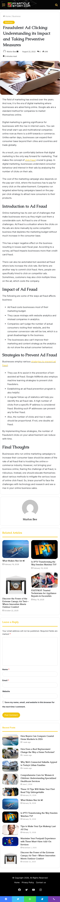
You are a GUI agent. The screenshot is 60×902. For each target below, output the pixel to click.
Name (5, 669)
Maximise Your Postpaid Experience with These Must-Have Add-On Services (38, 841)
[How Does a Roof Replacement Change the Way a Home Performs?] (10, 753)
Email (5, 680)
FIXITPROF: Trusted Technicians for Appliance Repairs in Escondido (43, 593)
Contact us (41, 882)
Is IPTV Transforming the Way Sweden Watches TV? (43, 563)
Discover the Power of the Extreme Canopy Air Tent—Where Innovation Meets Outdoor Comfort (15, 602)
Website (6, 691)
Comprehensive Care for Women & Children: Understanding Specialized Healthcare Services (38, 778)
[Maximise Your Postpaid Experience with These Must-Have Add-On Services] (10, 841)
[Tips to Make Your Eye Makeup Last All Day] (10, 830)
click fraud (30, 160)
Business (16, 16)
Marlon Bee (30, 519)
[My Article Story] (19, 4)
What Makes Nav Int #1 (13, 560)
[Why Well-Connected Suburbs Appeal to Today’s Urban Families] (10, 766)
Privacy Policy (28, 882)
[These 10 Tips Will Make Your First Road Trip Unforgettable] (10, 792)
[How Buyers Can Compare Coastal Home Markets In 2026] (10, 740)
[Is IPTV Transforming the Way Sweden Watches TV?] (44, 549)
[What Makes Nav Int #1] (15, 549)
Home (8, 16)
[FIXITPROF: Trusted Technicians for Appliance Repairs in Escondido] (44, 580)
